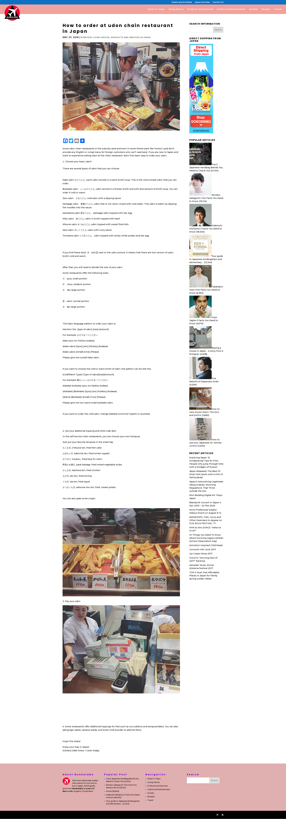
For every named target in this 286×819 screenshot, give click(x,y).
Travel (278, 9)
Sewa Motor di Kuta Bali (202, 597)
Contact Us (217, 2)
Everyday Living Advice (95, 37)
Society (253, 9)
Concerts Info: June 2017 (202, 549)
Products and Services (200, 9)
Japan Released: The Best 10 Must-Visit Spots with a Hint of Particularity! (206, 474)
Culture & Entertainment (231, 9)
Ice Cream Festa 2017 (200, 553)
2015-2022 (126, 815)
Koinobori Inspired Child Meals (206, 545)
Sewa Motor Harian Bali (202, 604)
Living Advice (176, 9)
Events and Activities (182, 2)
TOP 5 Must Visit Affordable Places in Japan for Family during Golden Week (204, 575)
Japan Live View (202, 2)
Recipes (266, 9)
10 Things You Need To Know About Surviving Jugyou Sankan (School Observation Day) (206, 538)
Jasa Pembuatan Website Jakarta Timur (91, 815)
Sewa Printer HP (198, 586)
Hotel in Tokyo (156, 9)
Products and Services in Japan (130, 37)
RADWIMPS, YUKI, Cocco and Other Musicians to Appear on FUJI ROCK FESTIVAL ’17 (205, 520)
